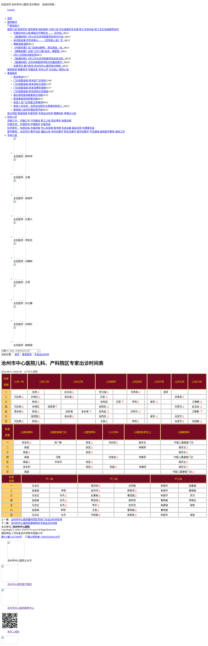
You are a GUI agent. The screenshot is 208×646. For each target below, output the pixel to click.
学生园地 (94, 131)
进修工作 (120, 131)
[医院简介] (13, 25)
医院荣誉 (33, 29)
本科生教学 (57, 131)
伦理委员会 (88, 128)
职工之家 (46, 120)
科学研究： (13, 128)
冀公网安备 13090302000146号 (44, 537)
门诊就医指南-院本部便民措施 (29, 88)
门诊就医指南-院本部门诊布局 (29, 80)
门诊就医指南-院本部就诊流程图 (30, 91)
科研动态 (25, 128)
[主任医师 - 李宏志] (19, 236)
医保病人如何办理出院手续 (28, 109)
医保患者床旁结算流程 (25, 99)
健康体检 (58, 113)
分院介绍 (53, 29)
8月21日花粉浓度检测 (25, 55)
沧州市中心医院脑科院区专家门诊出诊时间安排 (36, 519)
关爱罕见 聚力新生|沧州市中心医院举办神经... (38, 66)
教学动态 (35, 131)
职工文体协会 (86, 29)
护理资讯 (25, 124)
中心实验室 (47, 128)
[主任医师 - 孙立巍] (19, 299)
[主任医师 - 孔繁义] (19, 215)
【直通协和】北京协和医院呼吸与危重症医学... (38, 62)
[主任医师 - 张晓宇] (19, 194)
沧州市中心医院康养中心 (20, 608)
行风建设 (35, 120)
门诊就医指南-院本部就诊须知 (29, 84)
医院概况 (12, 22)
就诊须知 (12, 113)
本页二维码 (13, 631)
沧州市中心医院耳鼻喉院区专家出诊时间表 (34, 523)
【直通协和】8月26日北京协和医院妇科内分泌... (39, 36)
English (11, 10)
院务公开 (12, 117)
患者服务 (12, 73)
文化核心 (53, 69)
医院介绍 (12, 29)
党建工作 (25, 120)
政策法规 (66, 120)
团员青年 (56, 120)
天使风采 (46, 124)
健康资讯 (22, 69)
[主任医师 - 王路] (19, 173)
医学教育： (13, 131)
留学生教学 (83, 131)
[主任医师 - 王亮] (19, 278)
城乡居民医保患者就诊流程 (28, 95)
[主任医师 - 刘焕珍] (19, 320)
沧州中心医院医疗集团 (19, 584)
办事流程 (35, 128)
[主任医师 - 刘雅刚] (19, 257)
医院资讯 (114, 29)
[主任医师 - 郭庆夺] (19, 152)
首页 (9, 18)
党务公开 (43, 69)
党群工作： (13, 120)
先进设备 (66, 128)
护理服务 (35, 124)
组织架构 (43, 29)
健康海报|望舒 (20, 44)
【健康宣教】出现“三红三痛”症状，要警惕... (37, 51)
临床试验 (77, 128)
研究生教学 (70, 131)
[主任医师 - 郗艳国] (19, 341)
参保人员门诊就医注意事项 (28, 102)
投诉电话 (18, 77)
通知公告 (46, 131)
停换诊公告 (70, 113)
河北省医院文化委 (69, 29)
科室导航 (33, 113)
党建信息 (33, 69)
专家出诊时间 (45, 113)
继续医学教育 (107, 131)
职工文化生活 (101, 29)
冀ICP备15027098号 (11, 537)
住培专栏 (25, 131)
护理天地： (13, 124)
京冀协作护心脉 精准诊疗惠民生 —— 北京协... (38, 33)
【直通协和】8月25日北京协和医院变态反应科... (39, 58)
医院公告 (64, 69)
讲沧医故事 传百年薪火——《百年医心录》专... (39, 40)
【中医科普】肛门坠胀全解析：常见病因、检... (38, 47)
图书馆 (57, 128)
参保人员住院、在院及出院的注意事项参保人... (38, 106)
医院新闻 (12, 69)
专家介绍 (12, 135)
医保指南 (22, 113)
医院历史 (22, 29)
